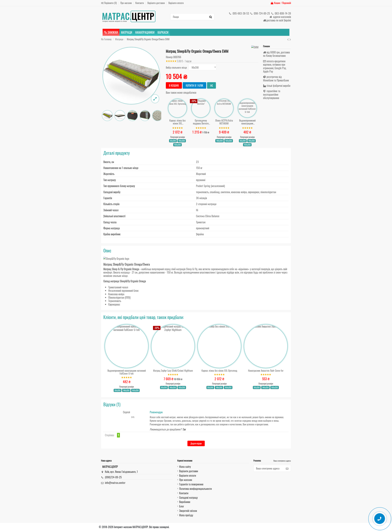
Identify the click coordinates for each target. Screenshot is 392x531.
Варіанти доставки (156, 3)
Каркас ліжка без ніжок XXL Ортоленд (177, 122)
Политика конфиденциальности (195, 488)
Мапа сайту (185, 466)
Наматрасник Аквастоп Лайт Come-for (265, 370)
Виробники (184, 501)
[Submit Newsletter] (287, 468)
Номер (169, 57)
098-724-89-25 (261, 13)
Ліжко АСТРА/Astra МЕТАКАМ (224, 122)
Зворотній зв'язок (188, 510)
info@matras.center (115, 483)
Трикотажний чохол (118, 287)
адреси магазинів (281, 17)
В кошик (174, 85)
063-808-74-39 (282, 13)
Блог (181, 506)
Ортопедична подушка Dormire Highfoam (201, 122)
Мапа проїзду (186, 515)
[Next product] (290, 39)
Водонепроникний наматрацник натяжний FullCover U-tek (247, 122)
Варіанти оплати (176, 3)
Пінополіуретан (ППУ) (119, 297)
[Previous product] (288, 39)
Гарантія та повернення (191, 484)
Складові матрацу (188, 497)
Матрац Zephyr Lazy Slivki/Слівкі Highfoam (173, 370)
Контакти (139, 3)
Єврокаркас (114, 304)
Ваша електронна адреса (282, 460)
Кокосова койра (116, 294)
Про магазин (126, 3)
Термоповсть (114, 301)
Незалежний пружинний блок (123, 291)
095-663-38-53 (240, 13)
